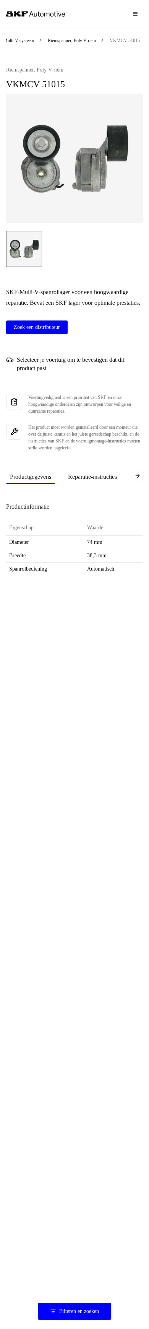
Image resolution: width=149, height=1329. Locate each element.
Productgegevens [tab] (30, 476)
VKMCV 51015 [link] (125, 40)
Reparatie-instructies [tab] (92, 476)
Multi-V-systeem (18, 40)
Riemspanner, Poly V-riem (72, 40)
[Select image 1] (24, 249)
